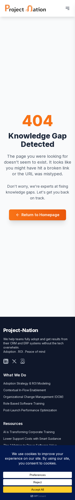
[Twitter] (14, 361)
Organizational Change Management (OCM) (33, 397)
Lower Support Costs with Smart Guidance (32, 438)
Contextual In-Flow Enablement (24, 390)
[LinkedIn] (5, 361)
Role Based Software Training (23, 403)
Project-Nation (20, 330)
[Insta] (22, 361)
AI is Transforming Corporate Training (29, 432)
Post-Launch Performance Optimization (30, 410)
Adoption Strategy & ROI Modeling (26, 383)
